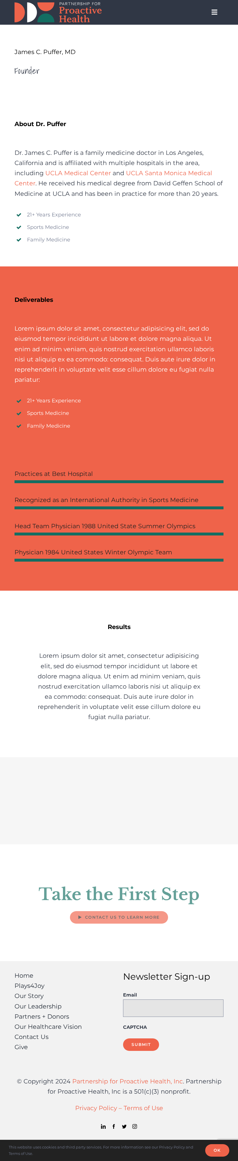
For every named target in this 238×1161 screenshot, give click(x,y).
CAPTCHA (135, 1027)
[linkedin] (103, 1126)
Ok (217, 1150)
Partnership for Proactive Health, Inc (127, 1081)
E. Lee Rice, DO (178, 822)
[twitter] (124, 1126)
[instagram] (134, 1126)
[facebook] (113, 1126)
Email (130, 995)
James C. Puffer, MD (59, 822)
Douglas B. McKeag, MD (178, 779)
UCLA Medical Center (78, 173)
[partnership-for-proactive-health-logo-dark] (58, 5)
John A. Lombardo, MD (59, 779)
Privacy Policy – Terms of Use (119, 1108)
